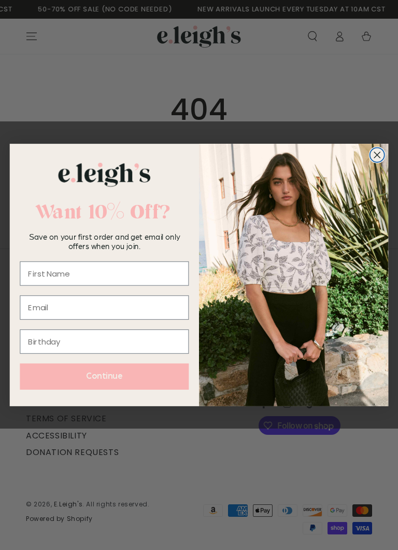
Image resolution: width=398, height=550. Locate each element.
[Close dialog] (377, 155)
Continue (104, 377)
